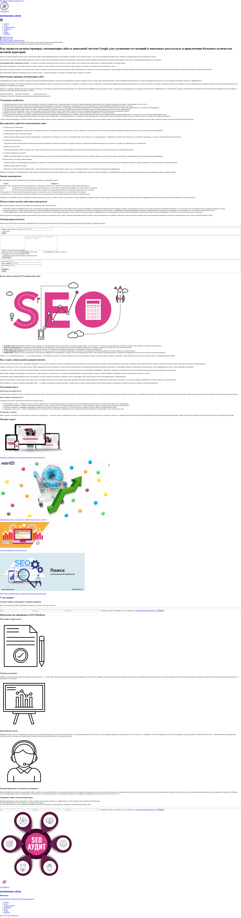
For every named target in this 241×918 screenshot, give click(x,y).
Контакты (7, 34)
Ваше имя (5, 261)
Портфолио (7, 29)
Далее (4, 233)
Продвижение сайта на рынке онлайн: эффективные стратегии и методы (23, 519)
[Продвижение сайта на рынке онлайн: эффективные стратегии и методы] (54, 516)
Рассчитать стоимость (7, 40)
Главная (6, 24)
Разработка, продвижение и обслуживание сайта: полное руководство (22, 457)
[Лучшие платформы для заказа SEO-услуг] (25, 547)
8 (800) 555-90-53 (7, 37)
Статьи (6, 32)
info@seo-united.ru (28, 899)
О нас (5, 25)
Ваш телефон (6, 263)
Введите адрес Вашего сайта (11, 229)
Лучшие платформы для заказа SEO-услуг (13, 550)
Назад (4, 257)
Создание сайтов (9, 27)
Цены (5, 30)
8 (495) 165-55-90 (7, 39)
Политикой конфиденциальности (146, 610)
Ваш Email (5, 265)
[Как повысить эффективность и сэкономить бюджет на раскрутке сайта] (42, 590)
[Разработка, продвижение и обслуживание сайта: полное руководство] (33, 454)
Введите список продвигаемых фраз (13, 250)
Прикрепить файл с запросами (11, 252)
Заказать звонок (19, 40)
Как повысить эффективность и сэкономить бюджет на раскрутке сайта (23, 593)
